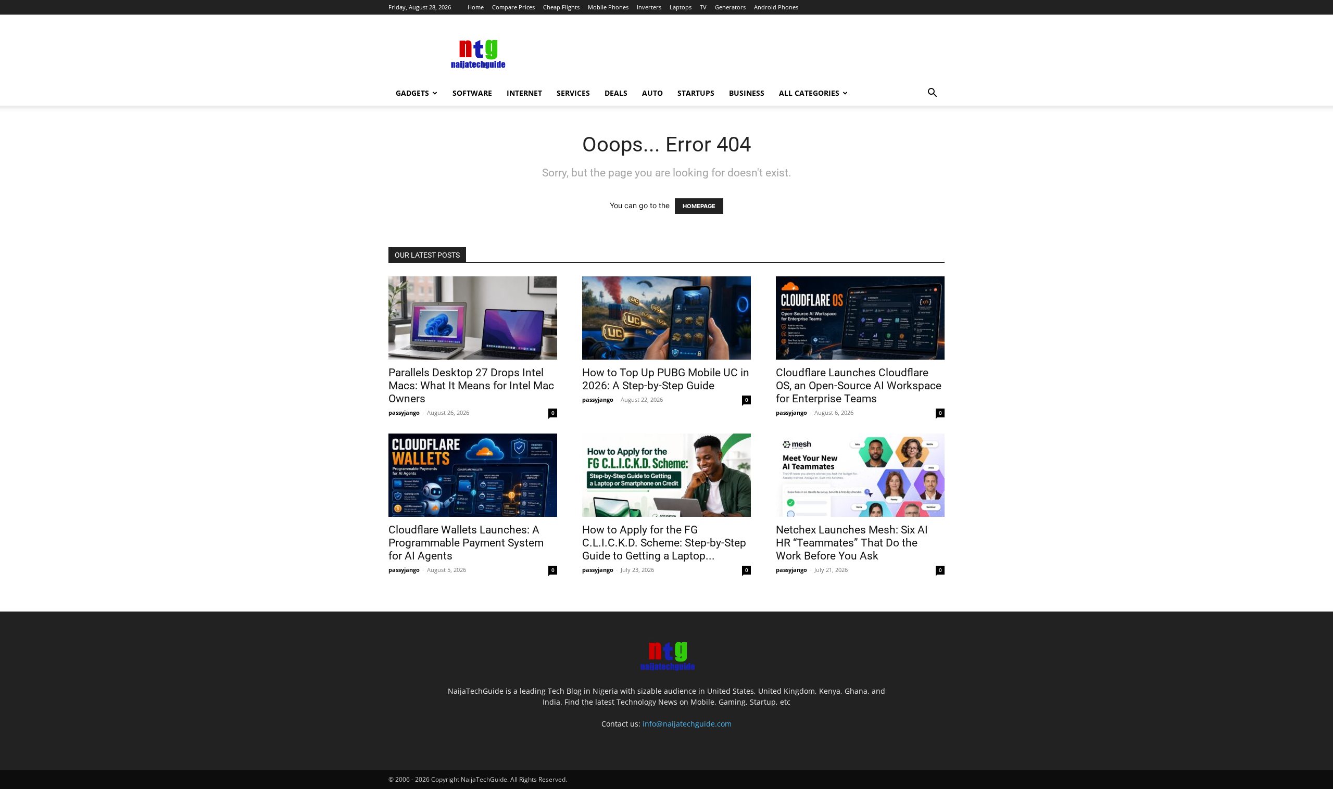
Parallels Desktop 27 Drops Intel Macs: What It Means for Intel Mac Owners (471, 385)
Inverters (649, 7)
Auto (652, 93)
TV (703, 7)
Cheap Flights (561, 7)
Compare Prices (513, 7)
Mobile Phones (608, 7)
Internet (524, 93)
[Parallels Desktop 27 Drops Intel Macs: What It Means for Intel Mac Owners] (472, 318)
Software (472, 93)
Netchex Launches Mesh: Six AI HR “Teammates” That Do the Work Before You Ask (852, 543)
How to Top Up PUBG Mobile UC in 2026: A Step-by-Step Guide (665, 379)
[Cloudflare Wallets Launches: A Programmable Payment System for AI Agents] (472, 475)
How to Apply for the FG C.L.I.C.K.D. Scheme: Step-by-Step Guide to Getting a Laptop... (664, 543)
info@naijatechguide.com (687, 724)
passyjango (404, 412)
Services (573, 93)
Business (746, 93)
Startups (695, 93)
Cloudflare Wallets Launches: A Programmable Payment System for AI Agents (466, 543)
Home (476, 7)
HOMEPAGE (699, 206)
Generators (730, 7)
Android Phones (776, 7)
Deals (616, 93)
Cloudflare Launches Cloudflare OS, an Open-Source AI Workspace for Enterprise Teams (858, 385)
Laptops (680, 7)
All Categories (809, 93)
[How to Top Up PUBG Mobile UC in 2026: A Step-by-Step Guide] (666, 318)
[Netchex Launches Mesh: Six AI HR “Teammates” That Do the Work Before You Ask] (860, 475)
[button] (932, 94)
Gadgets (412, 93)
